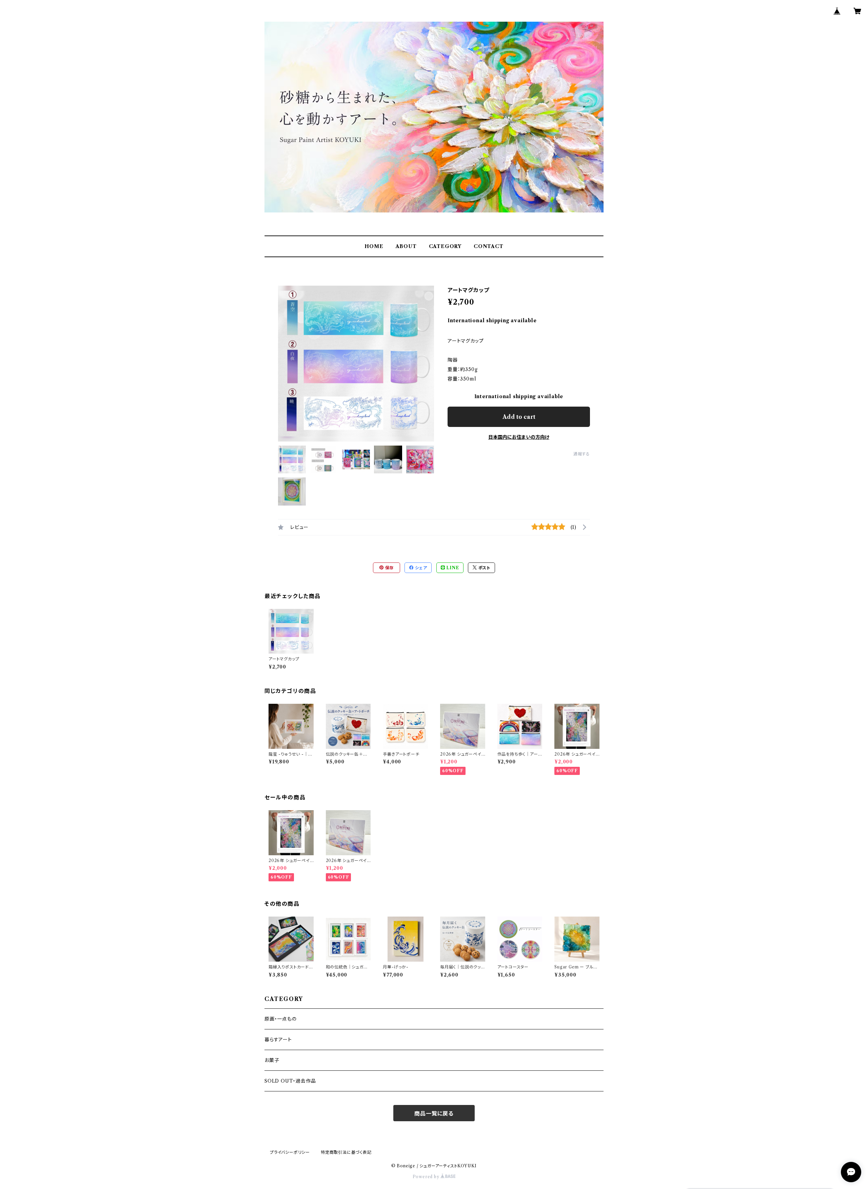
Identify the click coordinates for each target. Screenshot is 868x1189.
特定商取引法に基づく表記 (346, 1152)
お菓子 (271, 1060)
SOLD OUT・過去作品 (290, 1081)
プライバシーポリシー (290, 1152)
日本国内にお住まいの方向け (518, 437)
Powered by (427, 1176)
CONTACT (489, 246)
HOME (373, 246)
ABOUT (406, 246)
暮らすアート (278, 1040)
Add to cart (518, 416)
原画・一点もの (280, 1019)
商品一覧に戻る (434, 1113)
